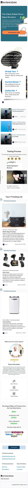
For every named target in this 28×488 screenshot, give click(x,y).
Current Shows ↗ (13, 82)
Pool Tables (19, 469)
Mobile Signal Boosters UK (8, 456)
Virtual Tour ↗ (11, 71)
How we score (5, 478)
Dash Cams (6, 272)
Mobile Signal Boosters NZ (8, 458)
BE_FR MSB (15, 136)
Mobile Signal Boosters (9, 231)
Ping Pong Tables (21, 467)
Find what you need (14, 32)
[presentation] (2, 176)
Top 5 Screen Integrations (13, 55)
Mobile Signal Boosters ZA (18, 124)
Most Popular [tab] (14, 447)
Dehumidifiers (7, 322)
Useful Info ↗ (11, 91)
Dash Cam (4, 467)
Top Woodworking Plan (18, 111)
